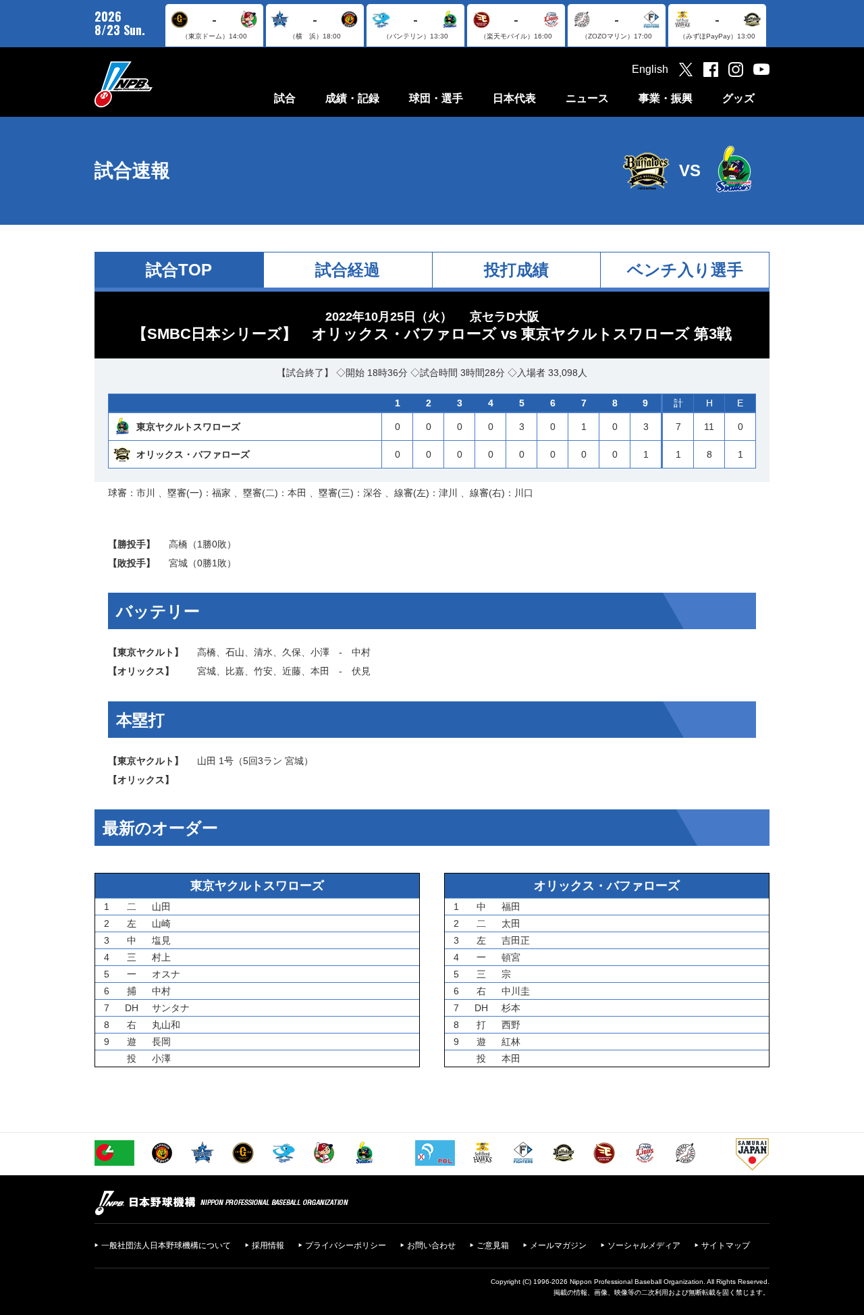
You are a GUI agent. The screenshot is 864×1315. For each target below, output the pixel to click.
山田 (206, 760)
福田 (511, 906)
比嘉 (234, 671)
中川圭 (516, 991)
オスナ (166, 974)
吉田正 (516, 940)
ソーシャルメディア (644, 1245)
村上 (161, 957)
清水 (263, 652)
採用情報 (268, 1245)
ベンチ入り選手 (685, 270)
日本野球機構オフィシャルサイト (157, 84)
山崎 (161, 923)
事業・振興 (666, 98)
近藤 (291, 671)
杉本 (511, 1007)
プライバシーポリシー (345, 1245)
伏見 (361, 671)
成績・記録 (352, 98)
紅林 (511, 1041)
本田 (319, 671)
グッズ (738, 98)
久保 (291, 652)
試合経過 (347, 270)
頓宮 (511, 957)
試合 (285, 98)
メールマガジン (558, 1245)
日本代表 (514, 98)
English (650, 69)
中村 (361, 652)
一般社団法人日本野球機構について (166, 1245)
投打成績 (516, 270)
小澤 (319, 652)
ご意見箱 (493, 1245)
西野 (511, 1024)
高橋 (178, 544)
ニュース (587, 98)
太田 (511, 923)
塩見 (161, 940)
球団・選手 (436, 98)
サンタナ (171, 1007)
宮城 (178, 563)
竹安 (263, 671)
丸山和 (166, 1024)
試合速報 (132, 170)
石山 (234, 652)
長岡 (161, 1041)
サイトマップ (725, 1245)
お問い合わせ (431, 1245)
